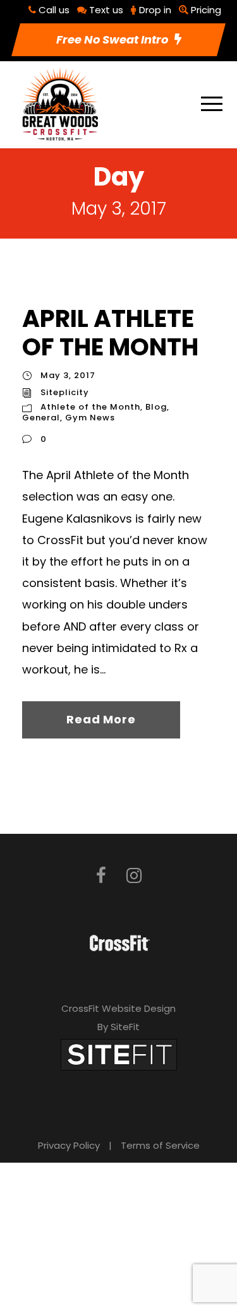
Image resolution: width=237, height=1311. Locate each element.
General (41, 418)
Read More (100, 719)
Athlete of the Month (90, 407)
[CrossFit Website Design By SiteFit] (119, 1054)
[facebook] (101, 876)
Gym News (90, 418)
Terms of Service (160, 1145)
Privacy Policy (69, 1145)
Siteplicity (64, 392)
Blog (156, 407)
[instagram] (134, 876)
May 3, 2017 (67, 375)
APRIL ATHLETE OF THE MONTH (110, 333)
